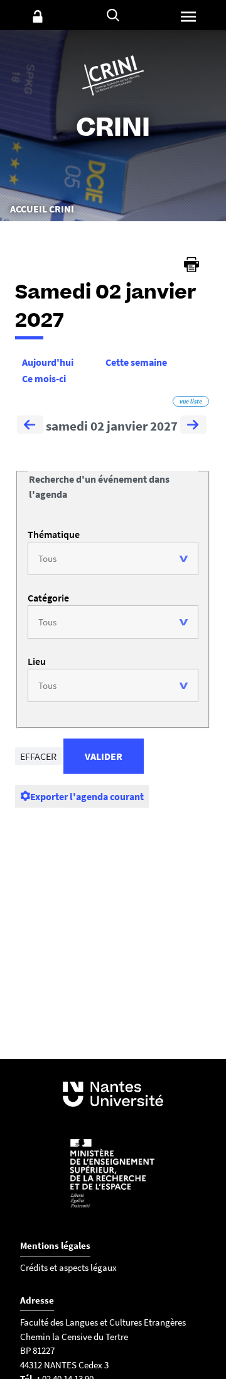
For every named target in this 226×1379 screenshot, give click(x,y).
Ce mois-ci (44, 378)
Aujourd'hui (47, 362)
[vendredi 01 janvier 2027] (30, 426)
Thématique (54, 534)
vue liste (191, 401)
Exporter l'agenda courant (87, 796)
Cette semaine (136, 362)
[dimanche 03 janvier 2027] (193, 426)
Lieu (37, 661)
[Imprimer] (191, 264)
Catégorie (48, 597)
